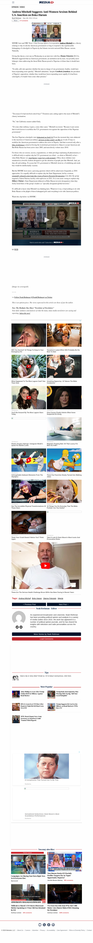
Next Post (63, 604)
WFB (16, 249)
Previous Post (30, 604)
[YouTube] (40, 925)
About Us (20, 930)
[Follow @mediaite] (44, 925)
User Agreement (62, 930)
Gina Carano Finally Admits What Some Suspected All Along (61, 413)
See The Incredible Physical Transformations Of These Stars (28, 507)
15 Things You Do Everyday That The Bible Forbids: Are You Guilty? (62, 507)
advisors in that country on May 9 (50, 139)
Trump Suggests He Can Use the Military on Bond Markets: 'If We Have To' (67, 706)
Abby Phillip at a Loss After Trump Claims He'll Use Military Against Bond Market (32, 694)
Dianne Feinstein (49, 598)
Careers (27, 930)
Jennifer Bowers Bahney (55, 880)
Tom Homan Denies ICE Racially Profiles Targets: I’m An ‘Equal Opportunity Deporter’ (59, 875)
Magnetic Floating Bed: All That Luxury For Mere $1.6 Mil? (62, 444)
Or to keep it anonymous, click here (58, 676)
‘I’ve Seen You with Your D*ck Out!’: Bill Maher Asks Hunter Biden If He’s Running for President (63, 907)
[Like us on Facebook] (49, 925)
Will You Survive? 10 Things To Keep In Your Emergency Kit (27, 351)
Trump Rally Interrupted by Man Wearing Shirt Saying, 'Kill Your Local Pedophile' (67, 694)
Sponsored (14, 881)
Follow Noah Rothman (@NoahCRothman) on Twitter (33, 297)
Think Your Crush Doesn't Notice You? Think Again (27, 538)
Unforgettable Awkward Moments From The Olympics (27, 476)
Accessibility (51, 930)
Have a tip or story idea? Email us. (32, 676)
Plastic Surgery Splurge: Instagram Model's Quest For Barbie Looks (27, 444)
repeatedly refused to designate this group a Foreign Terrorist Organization (38, 176)
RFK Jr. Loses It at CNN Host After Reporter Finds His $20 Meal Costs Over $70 (32, 706)
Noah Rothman (16, 18)
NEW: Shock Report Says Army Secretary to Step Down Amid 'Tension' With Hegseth (31, 718)
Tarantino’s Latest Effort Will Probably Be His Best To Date (63, 351)
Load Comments (46, 639)
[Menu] (14, 2)
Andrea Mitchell (66, 43)
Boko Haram (37, 598)
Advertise (35, 930)
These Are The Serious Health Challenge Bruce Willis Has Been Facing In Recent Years (42, 592)
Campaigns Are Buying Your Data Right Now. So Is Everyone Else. (28, 877)
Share (16, 20)
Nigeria (60, 598)
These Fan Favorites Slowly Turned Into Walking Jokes (64, 476)
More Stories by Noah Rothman (46, 634)
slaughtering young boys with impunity (42, 158)
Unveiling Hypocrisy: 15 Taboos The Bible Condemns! (62, 382)
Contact (89, 930)
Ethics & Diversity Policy (77, 930)
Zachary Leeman (16, 912)
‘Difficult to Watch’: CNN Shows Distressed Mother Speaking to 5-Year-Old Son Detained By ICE (28, 907)
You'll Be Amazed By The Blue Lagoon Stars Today (27, 413)
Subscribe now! (24, 313)
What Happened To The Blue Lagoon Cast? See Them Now (28, 382)
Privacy (42, 930)
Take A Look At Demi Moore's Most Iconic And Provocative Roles (63, 538)
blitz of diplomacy (18, 145)
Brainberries (15, 348)
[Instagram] (53, 925)
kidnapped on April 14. (45, 137)
